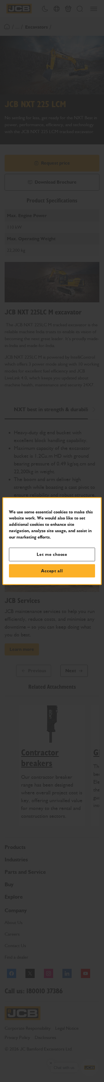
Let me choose (52, 554)
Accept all (52, 570)
